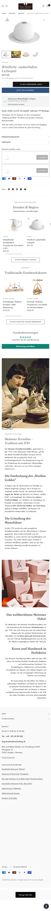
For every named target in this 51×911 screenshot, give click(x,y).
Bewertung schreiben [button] (25, 346)
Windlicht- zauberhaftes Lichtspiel (36, 241)
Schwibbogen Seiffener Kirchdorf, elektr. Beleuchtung (12, 304)
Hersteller (6, 142)
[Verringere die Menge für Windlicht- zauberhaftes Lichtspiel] (3, 84)
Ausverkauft (42, 157)
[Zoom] (44, 20)
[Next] (44, 33)
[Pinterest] (17, 189)
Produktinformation (10, 137)
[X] (13, 189)
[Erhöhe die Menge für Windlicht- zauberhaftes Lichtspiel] (10, 84)
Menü (4, 714)
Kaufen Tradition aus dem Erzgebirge (25, 322)
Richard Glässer (8, 299)
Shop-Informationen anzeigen (16, 104)
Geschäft (12, 13)
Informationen (8, 719)
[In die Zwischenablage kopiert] (25, 189)
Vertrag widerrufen (25, 895)
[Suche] (7, 6)
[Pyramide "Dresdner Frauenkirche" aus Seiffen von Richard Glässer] (37, 287)
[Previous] (7, 33)
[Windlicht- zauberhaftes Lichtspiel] (37, 225)
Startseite (21, 13)
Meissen (5, 237)
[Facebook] (9, 189)
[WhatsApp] (21, 189)
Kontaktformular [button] (8, 757)
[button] (46, 906)
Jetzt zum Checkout (25, 90)
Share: (4, 189)
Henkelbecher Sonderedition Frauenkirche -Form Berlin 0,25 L (13, 244)
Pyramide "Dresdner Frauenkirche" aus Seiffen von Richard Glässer (37, 304)
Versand (11, 78)
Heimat (4, 13)
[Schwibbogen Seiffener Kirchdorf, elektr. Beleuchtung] (13, 287)
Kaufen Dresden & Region (25, 260)
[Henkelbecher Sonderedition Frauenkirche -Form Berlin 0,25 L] (13, 225)
